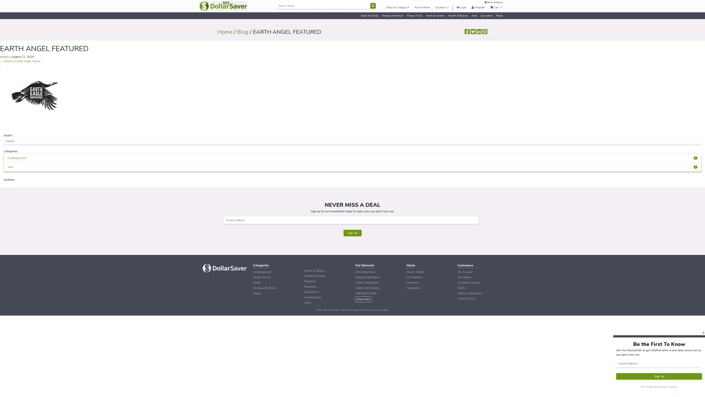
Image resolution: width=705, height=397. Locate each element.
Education (486, 15)
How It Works (422, 7)
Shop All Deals (370, 15)
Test (352, 167)
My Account (465, 272)
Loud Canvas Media (379, 310)
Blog (242, 32)
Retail (499, 15)
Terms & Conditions (470, 293)
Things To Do (414, 15)
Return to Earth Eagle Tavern (20, 61)
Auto (474, 15)
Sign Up (353, 233)
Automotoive (312, 297)
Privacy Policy (466, 299)
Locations (441, 7)
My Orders (464, 277)
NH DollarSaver (365, 272)
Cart (496, 7)
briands (4, 57)
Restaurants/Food (392, 15)
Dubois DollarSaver (367, 277)
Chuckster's (311, 292)
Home (225, 32)
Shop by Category (396, 7)
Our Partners (414, 277)
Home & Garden (435, 15)
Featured (310, 281)
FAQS (461, 288)
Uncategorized (352, 158)
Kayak (257, 293)
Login (462, 7)
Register (480, 7)
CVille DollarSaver (367, 283)
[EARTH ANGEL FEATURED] (34, 95)
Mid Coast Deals (365, 293)
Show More (363, 299)
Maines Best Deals (367, 288)
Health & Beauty (458, 15)
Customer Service (469, 283)
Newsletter (413, 288)
